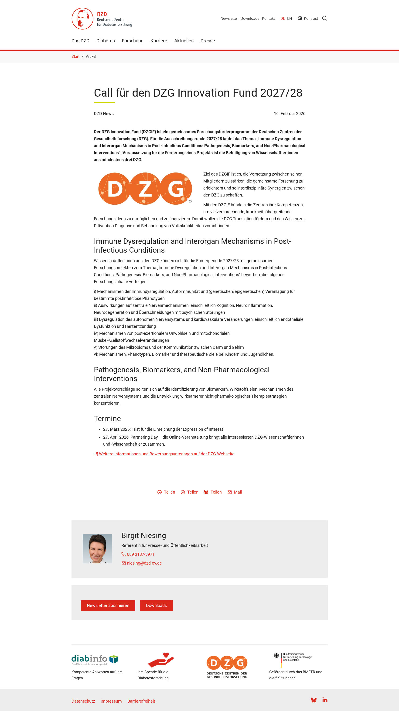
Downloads (250, 18)
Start (75, 56)
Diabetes (105, 41)
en (289, 18)
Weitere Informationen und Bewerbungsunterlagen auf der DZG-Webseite (167, 453)
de (282, 18)
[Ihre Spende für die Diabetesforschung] (166, 660)
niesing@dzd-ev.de (144, 563)
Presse (208, 41)
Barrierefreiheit (141, 701)
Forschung (132, 41)
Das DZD (80, 41)
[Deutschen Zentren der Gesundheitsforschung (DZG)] (232, 667)
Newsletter (229, 18)
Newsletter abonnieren (108, 605)
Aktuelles (184, 41)
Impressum (111, 701)
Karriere (158, 41)
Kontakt (268, 18)
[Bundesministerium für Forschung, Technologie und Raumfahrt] (298, 660)
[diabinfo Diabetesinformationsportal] (101, 660)
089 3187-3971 (141, 554)
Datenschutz (83, 701)
